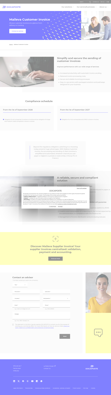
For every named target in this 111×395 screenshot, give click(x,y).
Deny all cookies (82, 188)
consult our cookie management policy (67, 203)
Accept (60, 206)
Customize (52, 206)
